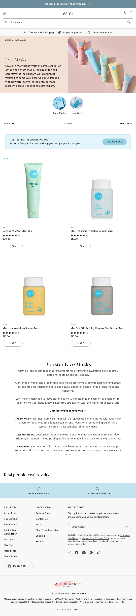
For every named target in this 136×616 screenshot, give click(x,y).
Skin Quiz (9, 539)
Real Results (10, 524)
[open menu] (5, 13)
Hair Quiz (9, 545)
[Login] (125, 13)
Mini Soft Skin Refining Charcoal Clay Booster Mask (98, 328)
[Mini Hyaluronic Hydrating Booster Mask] (102, 189)
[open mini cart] (131, 13)
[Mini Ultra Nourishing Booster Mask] (34, 286)
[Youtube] (84, 552)
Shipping (40, 535)
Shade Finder (11, 556)
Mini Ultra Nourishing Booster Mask (21, 328)
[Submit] (126, 527)
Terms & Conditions (59, 594)
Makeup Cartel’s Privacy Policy (95, 538)
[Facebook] (76, 552)
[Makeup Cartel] (68, 584)
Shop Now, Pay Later (47, 530)
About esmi (10, 513)
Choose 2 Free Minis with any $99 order (66, 3)
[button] (5, 490)
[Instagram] (69, 552)
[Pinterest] (91, 552)
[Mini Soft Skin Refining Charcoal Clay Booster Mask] (102, 286)
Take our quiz (114, 142)
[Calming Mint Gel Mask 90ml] (34, 189)
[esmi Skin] (68, 13)
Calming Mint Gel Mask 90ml (18, 231)
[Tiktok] (98, 552)
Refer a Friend (43, 513)
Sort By (124, 123)
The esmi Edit (11, 519)
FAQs (38, 524)
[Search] (129, 22)
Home (8, 40)
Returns (40, 541)
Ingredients (10, 550)
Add (14, 246)
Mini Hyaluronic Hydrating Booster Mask (92, 231)
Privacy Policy (79, 594)
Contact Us (42, 519)
